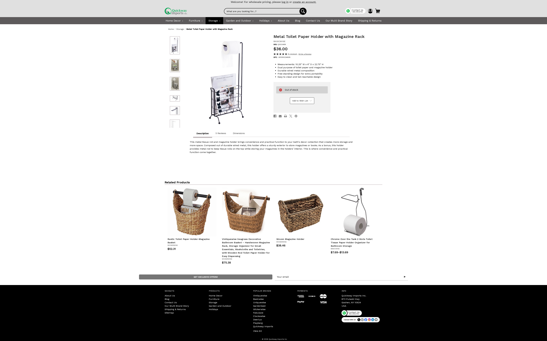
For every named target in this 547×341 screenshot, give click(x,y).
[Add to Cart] (195, 232)
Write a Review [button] (304, 54)
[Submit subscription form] (405, 276)
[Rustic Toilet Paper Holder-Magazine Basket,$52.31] (192, 212)
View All (257, 331)
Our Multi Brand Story (177, 306)
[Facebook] (275, 116)
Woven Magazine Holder (290, 239)
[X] (290, 116)
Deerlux (257, 319)
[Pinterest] (296, 116)
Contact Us (171, 302)
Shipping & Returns (175, 309)
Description (203, 133)
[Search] (303, 11)
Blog (167, 299)
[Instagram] (369, 319)
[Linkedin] (372, 319)
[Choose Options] (358, 232)
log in (285, 1)
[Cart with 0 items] (377, 10)
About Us (170, 295)
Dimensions (239, 133)
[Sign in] (370, 10)
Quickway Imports (263, 326)
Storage (213, 302)
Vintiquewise (260, 295)
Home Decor (216, 295)
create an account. (304, 1)
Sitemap (169, 312)
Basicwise (258, 299)
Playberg (258, 323)
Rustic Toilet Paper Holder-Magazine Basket (189, 241)
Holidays (213, 309)
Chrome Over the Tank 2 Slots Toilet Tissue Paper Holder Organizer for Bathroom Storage (352, 242)
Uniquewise (259, 302)
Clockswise (259, 316)
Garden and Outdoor (220, 306)
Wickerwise (259, 309)
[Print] (285, 116)
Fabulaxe (258, 312)
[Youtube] (376, 319)
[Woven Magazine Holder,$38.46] (300, 212)
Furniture (214, 299)
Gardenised (259, 306)
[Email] (280, 116)
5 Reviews (221, 133)
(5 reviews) (293, 54)
